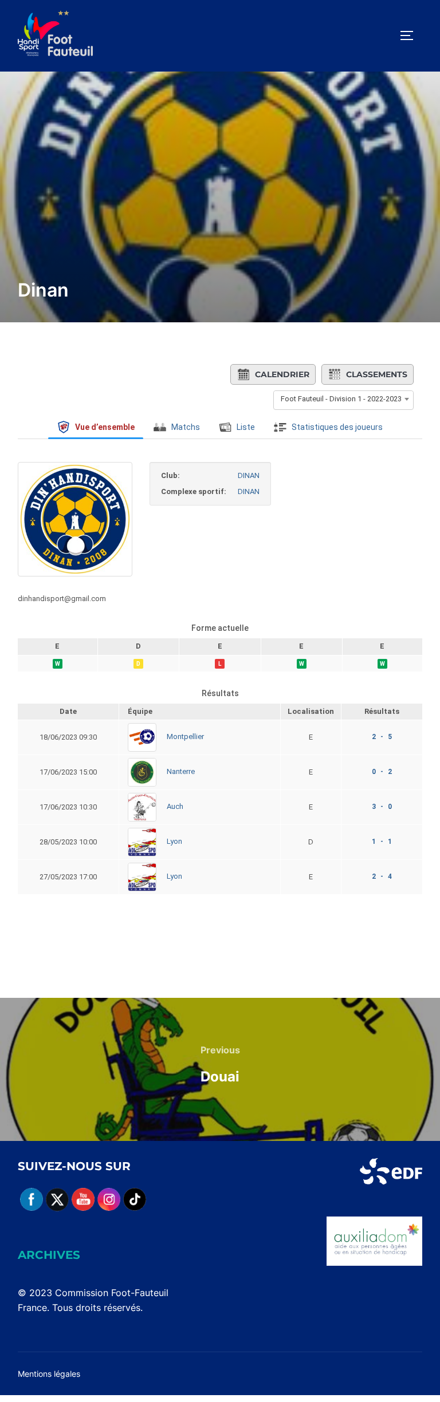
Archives (49, 1255)
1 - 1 (382, 842)
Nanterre (181, 772)
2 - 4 (382, 876)
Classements (376, 374)
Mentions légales (49, 1374)
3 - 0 (382, 807)
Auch (175, 807)
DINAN (249, 475)
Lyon (174, 842)
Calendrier (282, 374)
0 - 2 (382, 772)
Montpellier (185, 737)
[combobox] (343, 399)
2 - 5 (382, 737)
